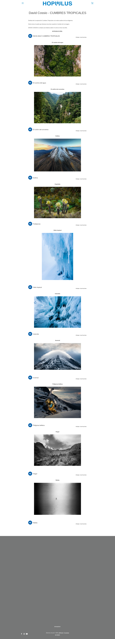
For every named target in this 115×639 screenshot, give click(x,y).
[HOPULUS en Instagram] (24, 633)
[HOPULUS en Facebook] (21, 633)
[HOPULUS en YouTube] (27, 633)
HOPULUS (61, 632)
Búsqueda (57, 626)
